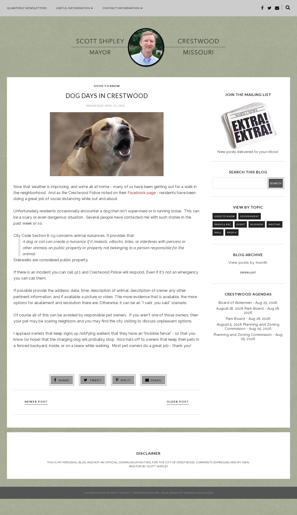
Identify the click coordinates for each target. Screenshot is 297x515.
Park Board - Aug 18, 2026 (248, 319)
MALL (218, 232)
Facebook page (142, 192)
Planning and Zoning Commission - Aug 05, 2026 (248, 337)
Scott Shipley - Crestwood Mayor (135, 492)
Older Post (178, 401)
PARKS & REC (222, 224)
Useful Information (73, 8)
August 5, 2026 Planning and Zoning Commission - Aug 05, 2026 (248, 326)
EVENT (240, 224)
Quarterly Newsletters (27, 8)
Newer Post (36, 401)
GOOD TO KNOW (107, 86)
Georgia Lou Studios (198, 492)
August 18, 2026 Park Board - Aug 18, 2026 (248, 310)
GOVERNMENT (249, 216)
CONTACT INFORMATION (121, 8)
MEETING (274, 224)
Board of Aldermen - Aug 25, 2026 (248, 303)
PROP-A (232, 232)
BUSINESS (256, 224)
